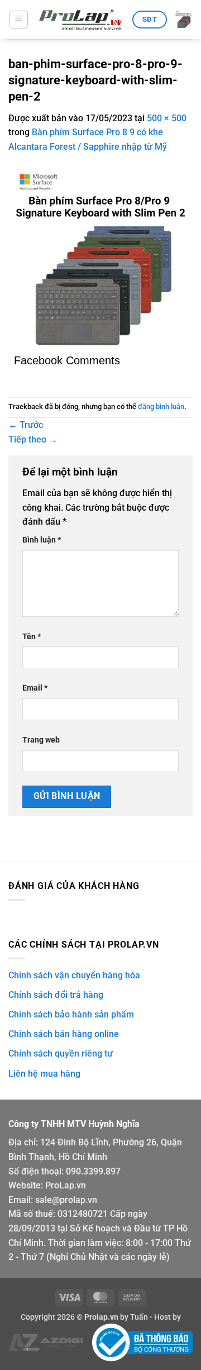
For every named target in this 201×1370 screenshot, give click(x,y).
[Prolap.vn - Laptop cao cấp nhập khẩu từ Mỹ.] (80, 19)
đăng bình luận (161, 406)
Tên (31, 636)
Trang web (41, 740)
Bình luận (41, 540)
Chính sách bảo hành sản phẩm (71, 1014)
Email (34, 688)
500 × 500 (166, 118)
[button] (18, 19)
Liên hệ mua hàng (44, 1073)
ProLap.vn (65, 1185)
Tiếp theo (33, 439)
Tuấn (139, 1317)
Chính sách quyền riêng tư (60, 1053)
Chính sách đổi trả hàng (55, 995)
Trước (25, 425)
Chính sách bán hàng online (63, 1034)
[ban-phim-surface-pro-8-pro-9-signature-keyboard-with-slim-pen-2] (100, 259)
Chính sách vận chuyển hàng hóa (74, 975)
